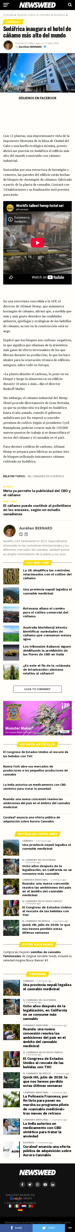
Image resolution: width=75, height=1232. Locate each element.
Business (59, 15)
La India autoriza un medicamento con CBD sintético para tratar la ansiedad (34, 787)
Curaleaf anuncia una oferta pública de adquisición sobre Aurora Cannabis (31, 819)
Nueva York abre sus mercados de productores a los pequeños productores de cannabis (35, 770)
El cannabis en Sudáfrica (46, 476)
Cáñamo (13, 22)
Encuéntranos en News (20, 1197)
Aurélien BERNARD (30, 47)
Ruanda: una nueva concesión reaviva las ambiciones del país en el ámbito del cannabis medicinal (36, 803)
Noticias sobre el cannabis (34, 15)
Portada (8, 15)
